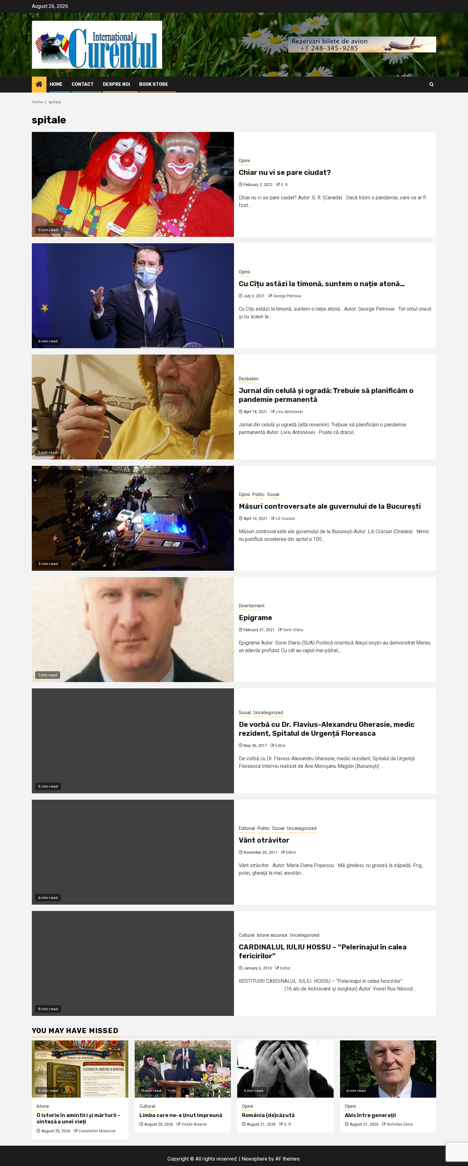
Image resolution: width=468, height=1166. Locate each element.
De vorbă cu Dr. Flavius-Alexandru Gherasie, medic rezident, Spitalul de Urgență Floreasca (327, 729)
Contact (83, 84)
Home (56, 84)
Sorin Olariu (293, 630)
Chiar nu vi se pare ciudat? (285, 172)
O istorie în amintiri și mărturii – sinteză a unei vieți (78, 1118)
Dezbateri (249, 378)
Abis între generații (370, 1115)
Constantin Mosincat (97, 1131)
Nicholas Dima (400, 1124)
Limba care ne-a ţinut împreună (180, 1115)
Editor (280, 745)
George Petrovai (287, 296)
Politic (258, 494)
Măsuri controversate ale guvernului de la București (330, 506)
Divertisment (252, 605)
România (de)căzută (268, 1115)
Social (273, 494)
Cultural (246, 935)
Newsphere (254, 1159)
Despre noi (116, 84)
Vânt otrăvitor (264, 840)
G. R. (285, 185)
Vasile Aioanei (194, 1124)
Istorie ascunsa (272, 935)
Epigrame (255, 617)
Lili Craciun (285, 518)
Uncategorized (268, 712)
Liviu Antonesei (289, 412)
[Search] (432, 84)
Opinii (244, 160)
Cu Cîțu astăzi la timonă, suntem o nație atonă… (322, 283)
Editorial (247, 828)
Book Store (153, 84)
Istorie (43, 1106)
